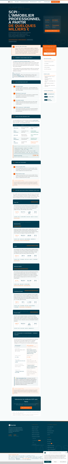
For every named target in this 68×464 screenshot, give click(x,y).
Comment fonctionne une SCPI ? (49, 61)
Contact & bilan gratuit (50, 445)
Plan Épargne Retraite (50, 430)
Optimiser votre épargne (35, 434)
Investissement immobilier (36, 436)
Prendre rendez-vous (50, 447)
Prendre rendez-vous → (55, 1)
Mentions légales (43, 462)
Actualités (49, 443)
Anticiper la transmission (35, 432)
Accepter (47, 461)
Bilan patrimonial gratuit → (26, 407)
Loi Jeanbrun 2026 (36, 440)
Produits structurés (50, 432)
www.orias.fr (18, 458)
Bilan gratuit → (49, 53)
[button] (66, 452)
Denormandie (34, 444)
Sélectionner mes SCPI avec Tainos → (52, 30)
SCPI (33, 442)
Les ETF (48, 434)
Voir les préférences (63, 461)
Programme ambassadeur (51, 449)
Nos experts (49, 441)
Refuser (55, 461)
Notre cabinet (49, 439)
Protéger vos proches (35, 430)
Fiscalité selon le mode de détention (49, 65)
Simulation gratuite (47, 1)
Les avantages (46, 63)
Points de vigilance (47, 67)
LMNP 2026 (34, 438)
